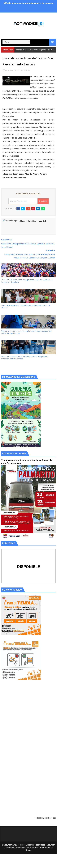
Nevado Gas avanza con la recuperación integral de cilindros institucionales (24, 358)
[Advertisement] (28, 719)
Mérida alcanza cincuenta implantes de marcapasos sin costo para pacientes (26, 332)
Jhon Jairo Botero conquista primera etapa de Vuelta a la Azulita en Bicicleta (27, 281)
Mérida (27, 70)
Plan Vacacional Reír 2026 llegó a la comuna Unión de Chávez (25, 306)
